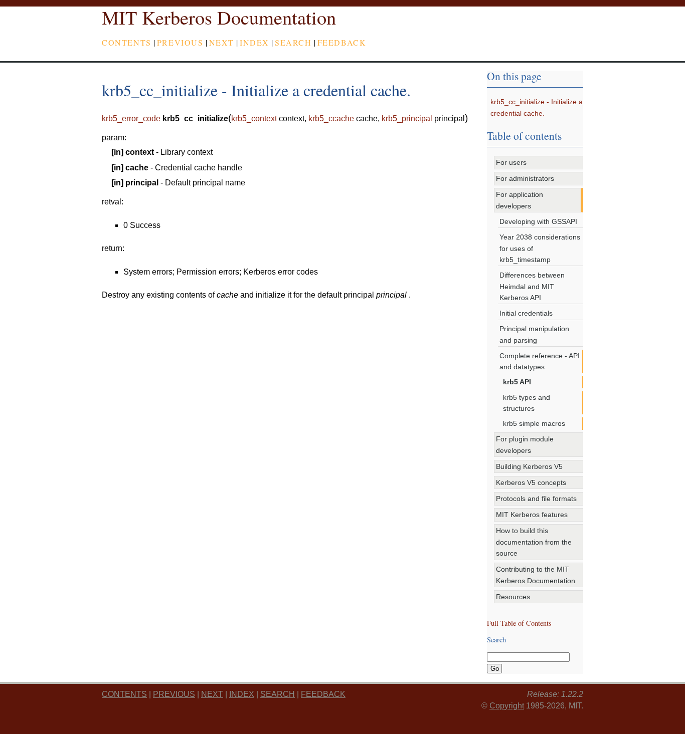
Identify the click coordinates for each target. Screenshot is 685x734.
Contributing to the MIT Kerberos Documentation (535, 574)
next (221, 42)
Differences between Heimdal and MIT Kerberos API (532, 286)
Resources (513, 597)
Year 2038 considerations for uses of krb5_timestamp (539, 248)
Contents (126, 42)
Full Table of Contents (519, 623)
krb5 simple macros (534, 423)
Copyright (506, 705)
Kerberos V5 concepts (531, 482)
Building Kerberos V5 (529, 466)
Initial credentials (526, 313)
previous (180, 42)
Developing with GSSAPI (538, 221)
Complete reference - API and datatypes (539, 361)
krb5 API (517, 382)
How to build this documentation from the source (534, 542)
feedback (342, 42)
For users (511, 162)
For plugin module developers (525, 444)
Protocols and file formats (536, 499)
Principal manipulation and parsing (534, 334)
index (254, 42)
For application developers (519, 199)
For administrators (525, 178)
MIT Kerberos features (532, 515)
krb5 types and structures (526, 402)
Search (293, 42)
